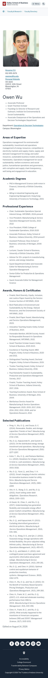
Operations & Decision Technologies (28, 125)
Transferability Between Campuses (24, 666)
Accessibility (24, 659)
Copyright (8, 673)
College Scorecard (24, 662)
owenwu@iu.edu (12, 76)
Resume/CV (10, 70)
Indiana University (36, 673)
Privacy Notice (24, 669)
